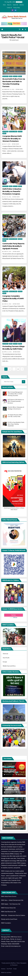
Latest (12, 767)
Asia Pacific (5, 76)
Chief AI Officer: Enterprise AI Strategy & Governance (14, 807)
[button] (19, 29)
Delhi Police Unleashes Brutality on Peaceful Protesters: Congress (11, 191)
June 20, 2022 (8, 251)
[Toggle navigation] (25, 29)
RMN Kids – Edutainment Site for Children (13, 915)
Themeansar (14, 965)
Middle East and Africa (9, 666)
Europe (5, 662)
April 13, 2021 (8, 351)
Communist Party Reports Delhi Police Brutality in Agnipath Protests (13, 246)
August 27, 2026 (10, 774)
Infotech (19, 800)
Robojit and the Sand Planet (9, 919)
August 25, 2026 (10, 792)
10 (18, 369)
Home (4, 4)
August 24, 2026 (10, 809)
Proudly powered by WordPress (9, 963)
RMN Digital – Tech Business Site (10, 904)
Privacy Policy (16, 7)
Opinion (17, 820)
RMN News (20, 89)
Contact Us (9, 7)
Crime (10, 76)
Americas (5, 653)
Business (12, 798)
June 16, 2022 (8, 304)
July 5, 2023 (7, 144)
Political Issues (13, 131)
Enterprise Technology (9, 800)
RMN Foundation (6, 923)
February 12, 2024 (9, 89)
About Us (9, 4)
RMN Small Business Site (8, 911)
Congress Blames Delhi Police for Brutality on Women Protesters (12, 138)
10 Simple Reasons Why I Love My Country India (12, 824)
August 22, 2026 (10, 827)
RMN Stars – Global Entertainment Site (12, 900)
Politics (15, 76)
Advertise (22, 4)
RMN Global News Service (8, 896)
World (20, 76)
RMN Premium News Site (8, 907)
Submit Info (15, 4)
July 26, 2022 (7, 196)
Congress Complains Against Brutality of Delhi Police (12, 298)
